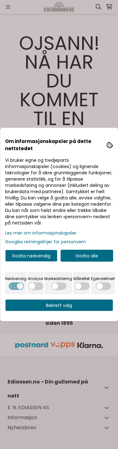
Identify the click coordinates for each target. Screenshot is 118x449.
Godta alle (87, 256)
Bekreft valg (59, 305)
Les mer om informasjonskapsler (40, 233)
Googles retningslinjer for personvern (45, 242)
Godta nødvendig (31, 256)
